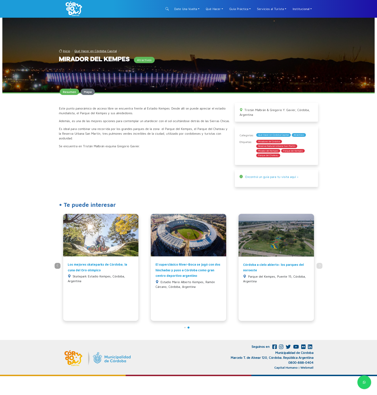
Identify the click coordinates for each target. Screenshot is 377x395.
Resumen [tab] (69, 92)
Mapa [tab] (88, 92)
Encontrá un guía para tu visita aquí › (271, 177)
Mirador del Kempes (268, 150)
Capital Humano (286, 367)
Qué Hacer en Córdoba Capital (273, 135)
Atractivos (299, 135)
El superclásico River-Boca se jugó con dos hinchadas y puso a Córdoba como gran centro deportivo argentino (188, 270)
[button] (185, 327)
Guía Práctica (238, 9)
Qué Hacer (213, 9)
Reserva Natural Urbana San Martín (276, 146)
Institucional (301, 9)
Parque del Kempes (293, 150)
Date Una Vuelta (185, 9)
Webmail (306, 367)
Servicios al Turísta (270, 9)
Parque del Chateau (268, 155)
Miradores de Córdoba (269, 141)
